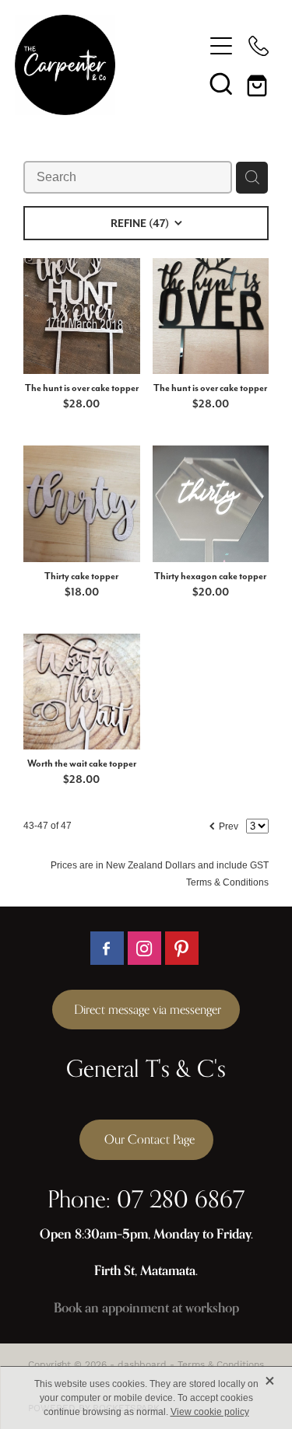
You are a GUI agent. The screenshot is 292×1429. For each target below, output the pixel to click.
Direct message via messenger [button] (146, 1009)
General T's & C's (146, 1068)
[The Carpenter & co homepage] (109, 65)
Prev (223, 824)
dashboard (142, 1364)
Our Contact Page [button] (146, 1139)
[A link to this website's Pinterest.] (182, 948)
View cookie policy (210, 1411)
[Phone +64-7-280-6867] (258, 46)
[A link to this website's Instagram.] (144, 948)
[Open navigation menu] (221, 46)
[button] (221, 83)
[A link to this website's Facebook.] (107, 948)
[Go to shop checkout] (258, 83)
